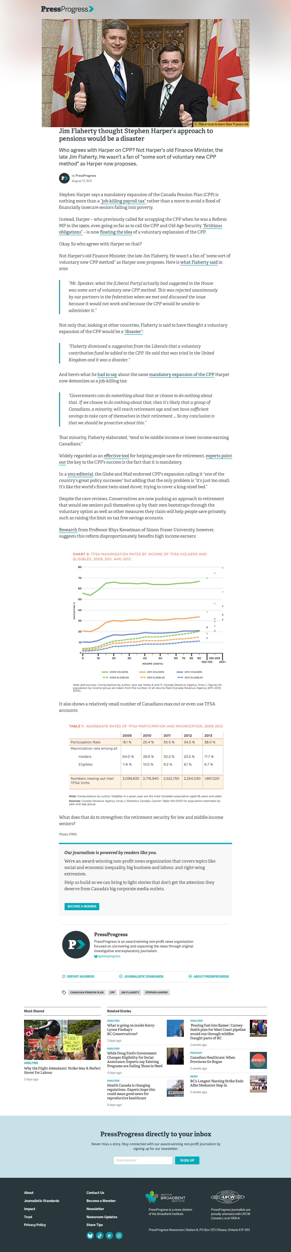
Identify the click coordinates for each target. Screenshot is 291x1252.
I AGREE (226, 1240)
